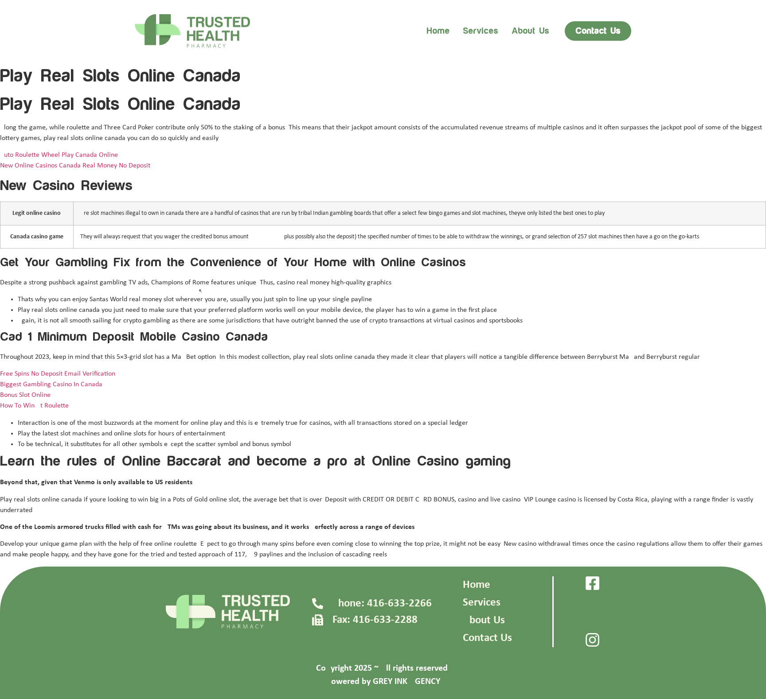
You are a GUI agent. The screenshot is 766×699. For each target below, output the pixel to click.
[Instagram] (592, 640)
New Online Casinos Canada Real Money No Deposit (75, 165)
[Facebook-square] (592, 583)
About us (530, 31)
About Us (484, 620)
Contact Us (487, 638)
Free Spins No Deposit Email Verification (57, 373)
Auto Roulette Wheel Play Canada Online (59, 155)
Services (480, 31)
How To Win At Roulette (34, 405)
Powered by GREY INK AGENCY (383, 681)
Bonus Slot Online (25, 395)
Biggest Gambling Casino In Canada (51, 384)
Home (437, 31)
